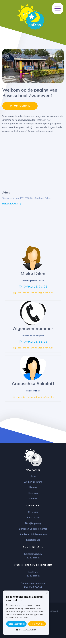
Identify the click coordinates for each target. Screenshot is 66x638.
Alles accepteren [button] (16, 624)
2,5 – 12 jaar (33, 517)
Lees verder (23, 618)
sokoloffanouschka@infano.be (36, 397)
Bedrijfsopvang (33, 523)
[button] (26, 629)
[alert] (26, 613)
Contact (33, 498)
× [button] (46, 593)
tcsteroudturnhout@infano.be (36, 292)
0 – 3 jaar (33, 512)
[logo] (30, 28)
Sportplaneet (33, 539)
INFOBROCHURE (20, 105)
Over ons (33, 493)
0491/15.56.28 (36, 342)
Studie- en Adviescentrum (33, 534)
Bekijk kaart (10, 203)
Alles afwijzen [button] (37, 624)
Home (33, 476)
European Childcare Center (33, 528)
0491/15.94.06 (36, 286)
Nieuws (33, 487)
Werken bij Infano (33, 481)
